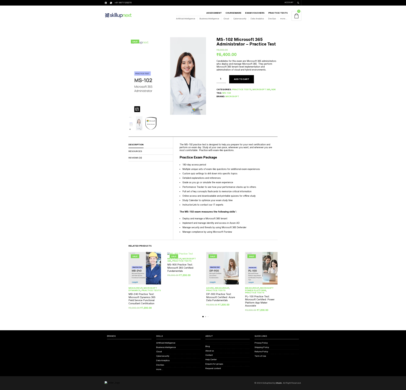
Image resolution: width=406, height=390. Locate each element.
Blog (207, 346)
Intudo (279, 383)
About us (209, 351)
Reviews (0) (135, 158)
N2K (273, 89)
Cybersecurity (239, 18)
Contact (209, 355)
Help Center (211, 359)
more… (283, 18)
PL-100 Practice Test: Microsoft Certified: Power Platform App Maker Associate (260, 301)
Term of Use (260, 356)
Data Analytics (257, 18)
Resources (135, 151)
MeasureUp (135, 288)
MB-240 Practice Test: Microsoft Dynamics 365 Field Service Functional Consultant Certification (141, 299)
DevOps (272, 18)
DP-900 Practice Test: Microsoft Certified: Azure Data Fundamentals (220, 297)
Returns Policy (261, 351)
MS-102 (226, 93)
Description (136, 144)
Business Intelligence (209, 18)
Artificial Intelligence (185, 18)
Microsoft (232, 96)
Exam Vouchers (255, 13)
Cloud (226, 18)
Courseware (233, 13)
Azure (210, 288)
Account (289, 2)
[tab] (150, 145)
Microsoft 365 (261, 89)
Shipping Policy (262, 347)
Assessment (214, 13)
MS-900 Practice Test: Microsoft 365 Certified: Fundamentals (180, 267)
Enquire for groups (214, 364)
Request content (213, 368)
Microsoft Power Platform (259, 289)
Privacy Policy (261, 343)
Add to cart (241, 79)
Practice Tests (278, 13)
